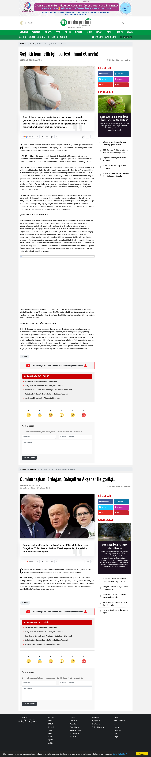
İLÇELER (120, 32)
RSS (118, 85)
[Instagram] (127, 37)
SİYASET (99, 32)
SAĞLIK (109, 32)
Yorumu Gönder (29, 458)
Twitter (104, 79)
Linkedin (120, 74)
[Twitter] (124, 37)
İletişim (116, 737)
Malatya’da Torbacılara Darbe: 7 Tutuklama (41, 382)
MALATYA (48, 32)
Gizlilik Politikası (119, 721)
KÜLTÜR (68, 32)
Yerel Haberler (75, 727)
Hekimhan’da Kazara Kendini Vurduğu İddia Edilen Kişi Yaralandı (48, 390)
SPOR (58, 32)
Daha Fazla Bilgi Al (120, 754)
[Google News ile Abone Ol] (28, 136)
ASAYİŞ (130, 32)
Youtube (105, 85)
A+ (88, 137)
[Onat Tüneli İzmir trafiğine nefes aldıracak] (114, 533)
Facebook (105, 74)
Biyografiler (96, 721)
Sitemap (116, 727)
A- (92, 137)
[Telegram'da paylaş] (51, 136)
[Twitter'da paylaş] (42, 136)
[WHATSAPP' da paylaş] (47, 136)
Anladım (142, 753)
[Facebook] (121, 37)
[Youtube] (130, 37)
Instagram (121, 79)
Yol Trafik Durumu (98, 727)
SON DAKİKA (23, 32)
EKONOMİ (78, 32)
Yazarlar (73, 717)
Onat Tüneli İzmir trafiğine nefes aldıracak (114, 546)
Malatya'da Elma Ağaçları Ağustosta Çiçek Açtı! (42, 398)
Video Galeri (74, 724)
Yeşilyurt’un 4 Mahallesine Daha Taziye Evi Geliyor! (44, 386)
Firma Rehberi (74, 733)
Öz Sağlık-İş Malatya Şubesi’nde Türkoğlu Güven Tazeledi (46, 394)
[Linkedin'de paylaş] (56, 136)
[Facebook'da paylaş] (38, 136)
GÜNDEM (33, 469)
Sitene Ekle (117, 730)
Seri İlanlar (73, 737)
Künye (116, 717)
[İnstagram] (20, 721)
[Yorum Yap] (83, 136)
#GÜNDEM (25, 603)
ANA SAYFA (24, 44)
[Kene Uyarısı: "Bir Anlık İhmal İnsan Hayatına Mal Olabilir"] (114, 105)
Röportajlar (95, 717)
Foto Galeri (73, 721)
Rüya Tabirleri (96, 724)
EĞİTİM (89, 32)
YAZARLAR (36, 32)
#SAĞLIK (24, 356)
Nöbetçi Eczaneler (76, 730)
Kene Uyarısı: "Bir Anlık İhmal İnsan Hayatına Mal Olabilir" (114, 118)
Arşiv (115, 733)
